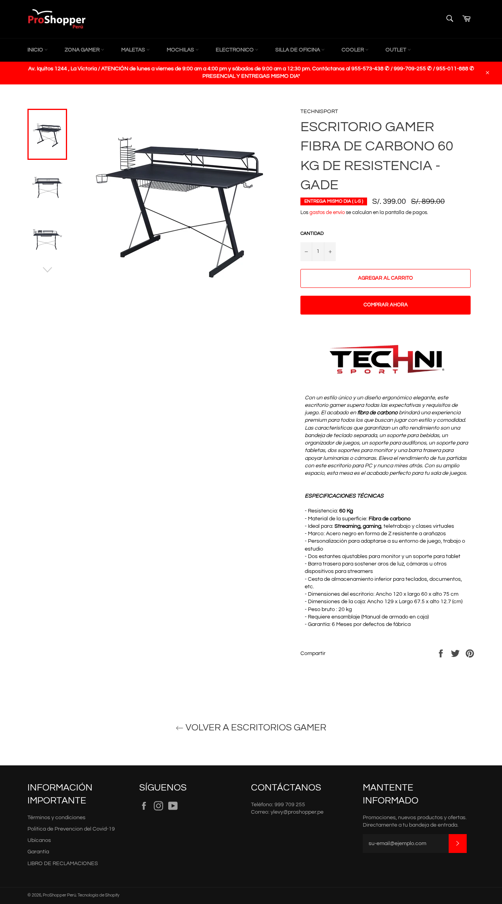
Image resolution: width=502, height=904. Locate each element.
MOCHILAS (181, 50)
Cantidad (312, 233)
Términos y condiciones (56, 817)
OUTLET (396, 50)
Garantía (38, 852)
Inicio (35, 50)
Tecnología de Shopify (98, 895)
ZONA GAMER (83, 50)
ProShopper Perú (59, 895)
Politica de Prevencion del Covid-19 (71, 829)
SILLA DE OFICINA (298, 50)
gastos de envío (327, 212)
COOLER (353, 50)
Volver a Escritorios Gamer (255, 727)
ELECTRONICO (235, 50)
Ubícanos (39, 840)
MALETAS (133, 50)
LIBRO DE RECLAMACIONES (62, 863)
